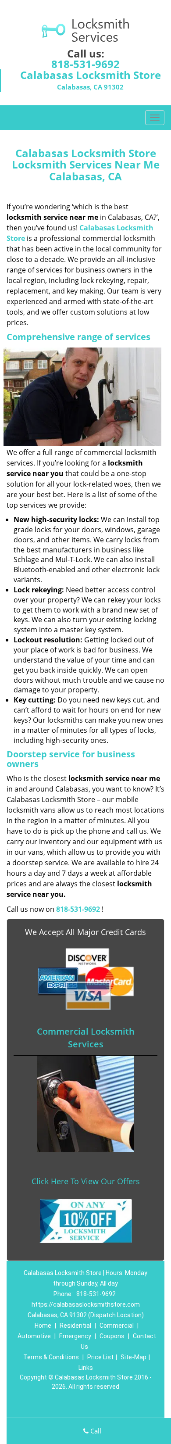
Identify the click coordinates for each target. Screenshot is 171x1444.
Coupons (112, 1336)
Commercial (117, 1325)
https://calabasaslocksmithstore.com (86, 1304)
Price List (100, 1357)
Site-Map (133, 1357)
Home (43, 1325)
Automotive (34, 1336)
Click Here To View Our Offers (86, 1181)
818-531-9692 (85, 64)
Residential (75, 1325)
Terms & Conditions (51, 1357)
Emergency (75, 1336)
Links (85, 1367)
